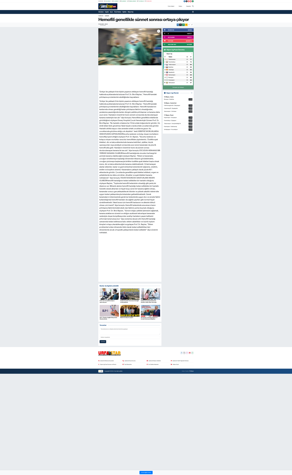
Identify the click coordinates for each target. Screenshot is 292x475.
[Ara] (193, 6)
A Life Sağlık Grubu (146, 472)
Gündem (101, 12)
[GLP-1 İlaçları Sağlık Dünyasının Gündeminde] (109, 310)
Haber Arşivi (176, 364)
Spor (111, 12)
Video (180, 6)
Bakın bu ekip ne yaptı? (126, 317)
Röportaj (130, 12)
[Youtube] (189, 353)
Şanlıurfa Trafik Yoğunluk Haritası (181, 360)
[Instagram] (187, 353)
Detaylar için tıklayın (178, 87)
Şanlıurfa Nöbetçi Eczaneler (107, 360)
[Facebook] (181, 353)
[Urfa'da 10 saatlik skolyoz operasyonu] (109, 294)
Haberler (100, 15)
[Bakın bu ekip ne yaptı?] (130, 310)
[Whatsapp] (192, 353)
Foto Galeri (171, 6)
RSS (101, 371)
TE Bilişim (191, 371)
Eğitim (124, 12)
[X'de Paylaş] (180, 25)
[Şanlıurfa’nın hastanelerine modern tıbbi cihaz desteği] (150, 294)
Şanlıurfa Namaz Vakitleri (155, 360)
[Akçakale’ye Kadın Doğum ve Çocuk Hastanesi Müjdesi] (150, 310)
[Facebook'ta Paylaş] (178, 25)
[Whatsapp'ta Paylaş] (183, 25)
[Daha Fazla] (186, 25)
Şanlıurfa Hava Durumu (130, 360)
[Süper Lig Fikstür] (191, 93)
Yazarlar (188, 6)
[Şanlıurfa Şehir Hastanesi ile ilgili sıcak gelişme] (130, 294)
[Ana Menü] (193, 12)
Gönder (103, 341)
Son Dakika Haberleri (153, 364)
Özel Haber (117, 12)
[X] (184, 353)
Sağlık (107, 12)
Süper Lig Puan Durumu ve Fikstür (108, 364)
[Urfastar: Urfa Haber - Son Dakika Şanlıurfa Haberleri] (107, 6)
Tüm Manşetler (128, 364)
